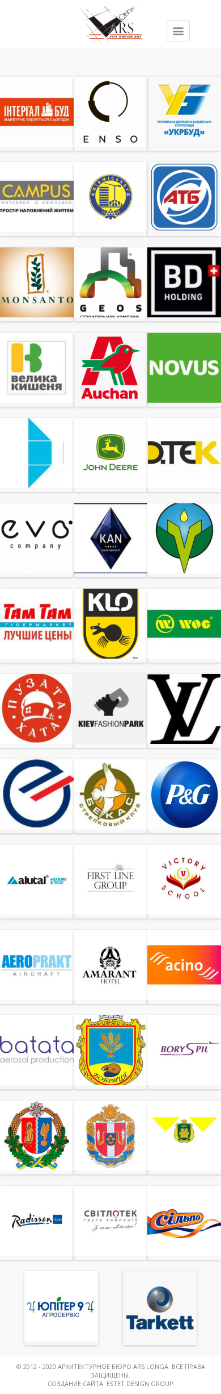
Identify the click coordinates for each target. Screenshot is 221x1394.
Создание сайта (75, 1383)
